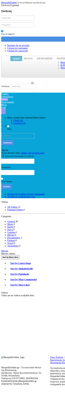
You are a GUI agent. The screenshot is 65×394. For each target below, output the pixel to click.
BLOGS (28, 58)
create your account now (32, 153)
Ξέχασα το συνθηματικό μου (21, 196)
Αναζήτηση (5, 86)
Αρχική (16, 58)
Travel (10, 243)
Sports (10, 227)
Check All (18, 120)
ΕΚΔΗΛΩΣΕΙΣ (44, 58)
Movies (11, 235)
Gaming (11, 232)
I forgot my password (17, 50)
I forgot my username (17, 48)
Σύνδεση (6, 187)
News (10, 229)
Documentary (14, 237)
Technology (13, 246)
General (11, 221)
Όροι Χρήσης (56, 357)
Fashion (11, 240)
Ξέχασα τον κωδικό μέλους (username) (26, 194)
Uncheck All (19, 123)
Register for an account (18, 45)
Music (10, 224)
